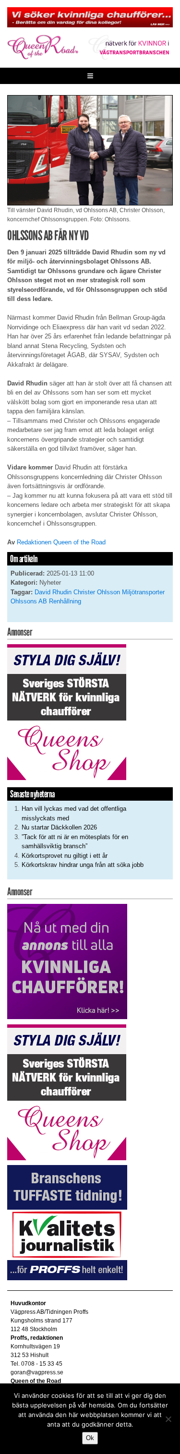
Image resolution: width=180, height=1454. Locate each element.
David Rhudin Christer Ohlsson (77, 592)
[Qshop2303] (66, 711)
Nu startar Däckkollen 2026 (59, 827)
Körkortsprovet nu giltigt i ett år (65, 855)
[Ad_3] (67, 961)
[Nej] (168, 1419)
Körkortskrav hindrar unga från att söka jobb (83, 864)
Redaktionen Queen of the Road (61, 542)
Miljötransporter (143, 592)
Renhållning (65, 601)
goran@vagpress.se (37, 1372)
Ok (90, 1438)
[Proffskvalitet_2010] (67, 1222)
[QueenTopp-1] (90, 17)
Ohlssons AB (29, 601)
